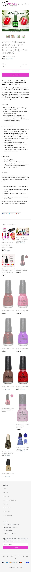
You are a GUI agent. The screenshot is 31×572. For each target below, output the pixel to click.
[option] (7, 36)
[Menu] (28, 4)
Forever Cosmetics (17, 567)
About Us (5, 492)
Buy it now (15, 75)
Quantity (25, 64)
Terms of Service (7, 515)
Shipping (5, 504)
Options (4, 64)
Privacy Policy (6, 511)
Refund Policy (6, 508)
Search (5, 488)
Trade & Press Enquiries (9, 500)
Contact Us (6, 496)
